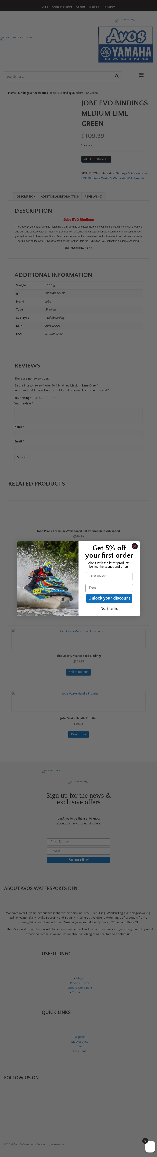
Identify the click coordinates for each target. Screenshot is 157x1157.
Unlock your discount (109, 598)
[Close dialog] (134, 546)
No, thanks (109, 609)
